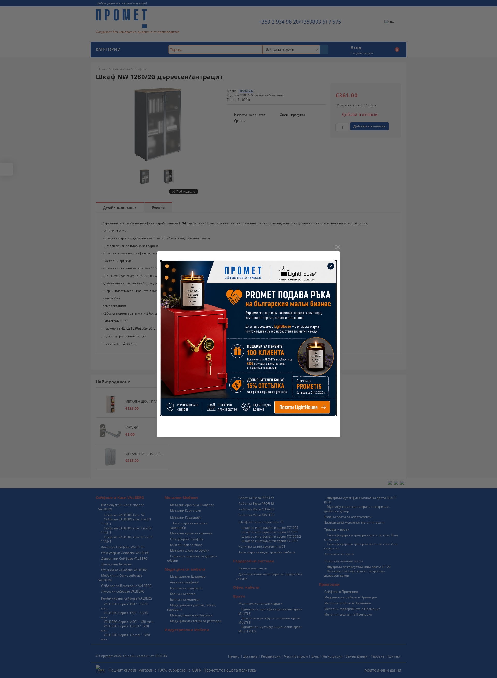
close (337, 247)
